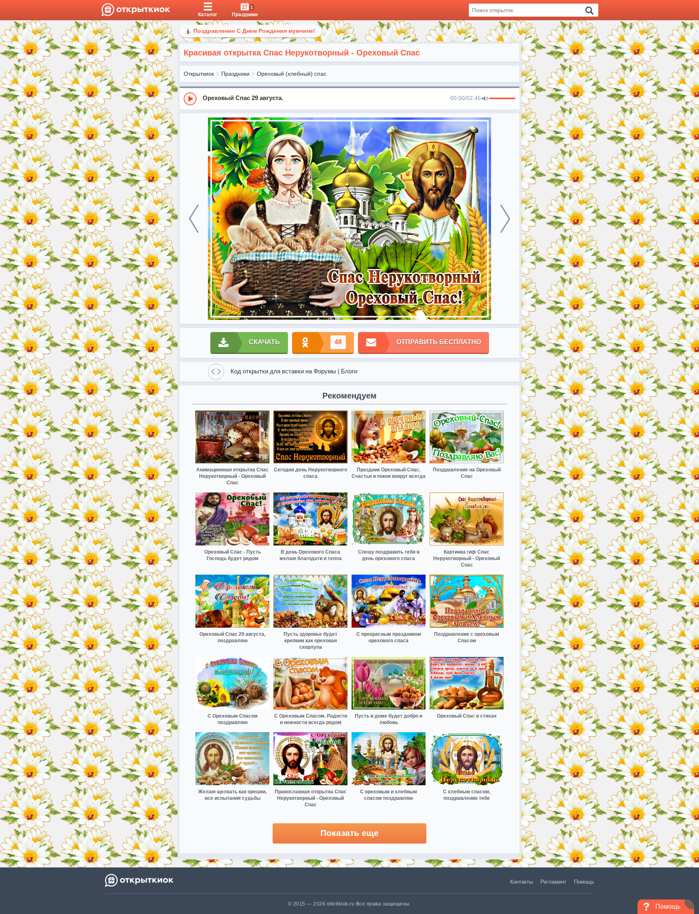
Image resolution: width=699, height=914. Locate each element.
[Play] (190, 98)
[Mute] (485, 99)
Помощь (584, 882)
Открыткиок (199, 73)
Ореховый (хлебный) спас (291, 73)
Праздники (235, 73)
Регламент (553, 882)
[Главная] (136, 10)
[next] (505, 218)
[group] (349, 98)
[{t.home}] (140, 880)
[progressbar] (502, 99)
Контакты (521, 882)
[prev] (194, 218)
